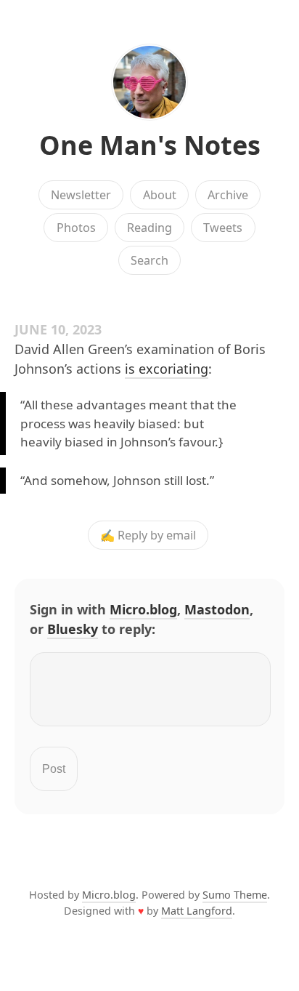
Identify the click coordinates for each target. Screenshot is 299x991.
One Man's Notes (150, 145)
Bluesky (72, 629)
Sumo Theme (234, 895)
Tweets (222, 228)
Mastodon (217, 609)
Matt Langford (196, 911)
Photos (76, 228)
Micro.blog (143, 609)
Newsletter (81, 195)
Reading (149, 228)
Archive (228, 195)
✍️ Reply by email (148, 535)
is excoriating (166, 368)
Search (149, 260)
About (159, 195)
